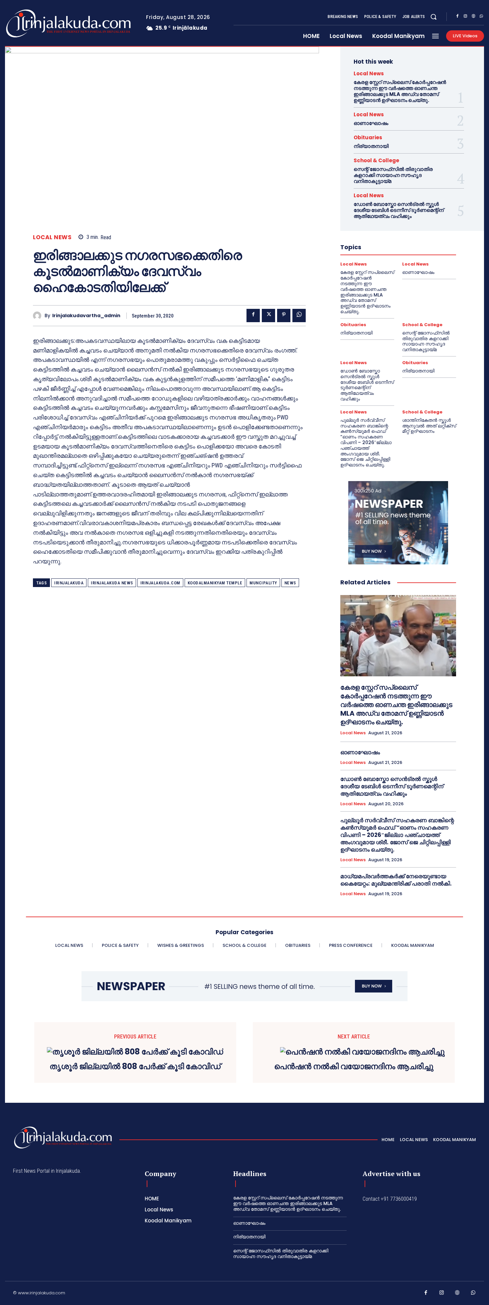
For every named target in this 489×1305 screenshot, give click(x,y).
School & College (376, 160)
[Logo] (42, 23)
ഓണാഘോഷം (371, 123)
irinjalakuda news (112, 582)
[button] (433, 17)
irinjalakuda (68, 582)
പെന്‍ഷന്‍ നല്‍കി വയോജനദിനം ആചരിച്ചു (353, 1066)
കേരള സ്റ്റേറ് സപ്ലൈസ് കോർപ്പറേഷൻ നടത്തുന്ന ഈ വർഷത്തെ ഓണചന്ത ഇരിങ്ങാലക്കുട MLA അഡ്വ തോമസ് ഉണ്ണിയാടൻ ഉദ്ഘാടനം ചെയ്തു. (400, 91)
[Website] (473, 17)
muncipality (263, 582)
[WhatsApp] (481, 17)
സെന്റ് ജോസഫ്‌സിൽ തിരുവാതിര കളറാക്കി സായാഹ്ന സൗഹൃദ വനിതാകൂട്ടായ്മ (393, 175)
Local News (52, 237)
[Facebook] (457, 17)
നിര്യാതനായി (371, 146)
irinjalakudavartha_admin (86, 316)
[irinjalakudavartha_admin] (39, 316)
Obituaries (368, 137)
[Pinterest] (283, 315)
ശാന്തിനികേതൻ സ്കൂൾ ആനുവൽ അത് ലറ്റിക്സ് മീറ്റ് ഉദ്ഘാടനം (429, 426)
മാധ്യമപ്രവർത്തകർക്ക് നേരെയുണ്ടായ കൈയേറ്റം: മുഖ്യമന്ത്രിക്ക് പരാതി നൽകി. (396, 880)
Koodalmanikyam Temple (215, 582)
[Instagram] (465, 17)
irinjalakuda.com (160, 582)
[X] (268, 315)
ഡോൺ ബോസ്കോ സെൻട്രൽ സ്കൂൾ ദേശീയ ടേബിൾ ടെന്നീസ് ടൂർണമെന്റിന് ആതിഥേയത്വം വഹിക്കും (399, 210)
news (290, 582)
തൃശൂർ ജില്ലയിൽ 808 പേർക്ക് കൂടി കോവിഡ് (135, 1066)
